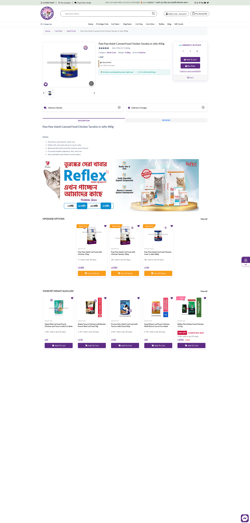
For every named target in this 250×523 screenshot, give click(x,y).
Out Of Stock (93, 273)
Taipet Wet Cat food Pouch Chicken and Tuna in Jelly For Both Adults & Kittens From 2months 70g (59, 325)
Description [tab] (84, 120)
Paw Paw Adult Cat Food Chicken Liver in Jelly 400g (157, 253)
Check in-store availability (190, 71)
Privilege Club (102, 24)
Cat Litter (150, 24)
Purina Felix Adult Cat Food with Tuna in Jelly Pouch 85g (124, 325)
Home (90, 24)
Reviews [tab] (166, 120)
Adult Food (71, 31)
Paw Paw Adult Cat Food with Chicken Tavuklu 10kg (123, 253)
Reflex (161, 24)
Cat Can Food (149, 249)
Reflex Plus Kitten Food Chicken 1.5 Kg (190, 325)
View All (204, 219)
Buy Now (191, 66)
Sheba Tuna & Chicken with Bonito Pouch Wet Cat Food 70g (92, 325)
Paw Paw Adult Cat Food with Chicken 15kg (90, 253)
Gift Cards (178, 24)
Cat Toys (139, 24)
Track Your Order (84, 3)
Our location (65, 3)
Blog (169, 24)
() (201, 14)
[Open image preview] (91, 83)
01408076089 (48, 3)
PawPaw (141, 52)
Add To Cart (191, 59)
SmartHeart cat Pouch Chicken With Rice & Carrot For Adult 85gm (156, 325)
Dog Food (127, 24)
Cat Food (115, 24)
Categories (47, 24)
